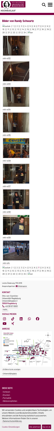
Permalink (7, 397)
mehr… (5, 309)
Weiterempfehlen (10, 401)
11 (8, 29)
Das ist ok (46, 427)
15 (28, 29)
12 (13, 29)
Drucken (6, 394)
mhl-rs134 (7, 109)
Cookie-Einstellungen (11, 427)
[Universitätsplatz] (27, 366)
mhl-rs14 (6, 263)
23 (19, 32)
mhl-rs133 (6, 84)
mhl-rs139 (6, 237)
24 (25, 32)
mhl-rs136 (7, 160)
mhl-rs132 (7, 58)
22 (14, 32)
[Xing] (12, 323)
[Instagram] (4, 318)
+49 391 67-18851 (11, 306)
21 (9, 32)
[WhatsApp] (29, 318)
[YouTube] (4, 323)
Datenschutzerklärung (12, 421)
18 (43, 29)
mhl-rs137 (6, 186)
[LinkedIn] (21, 318)
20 (3, 32)
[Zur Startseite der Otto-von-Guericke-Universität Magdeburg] (16, 5)
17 (38, 29)
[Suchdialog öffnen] (44, 5)
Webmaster (22, 286)
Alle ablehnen (34, 427)
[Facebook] (37, 318)
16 (33, 29)
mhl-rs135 (7, 135)
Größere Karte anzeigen (11, 369)
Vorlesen (6, 391)
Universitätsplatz (10, 373)
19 (48, 29)
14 (23, 29)
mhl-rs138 (7, 212)
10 (3, 29)
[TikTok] (12, 318)
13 (18, 29)
